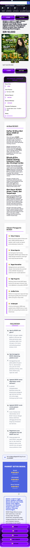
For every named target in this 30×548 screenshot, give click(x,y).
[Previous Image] (3, 47)
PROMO (16, 527)
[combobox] (13, 2)
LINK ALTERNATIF (16, 539)
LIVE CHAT (16, 543)
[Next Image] (27, 47)
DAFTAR (21, 17)
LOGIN (8, 17)
